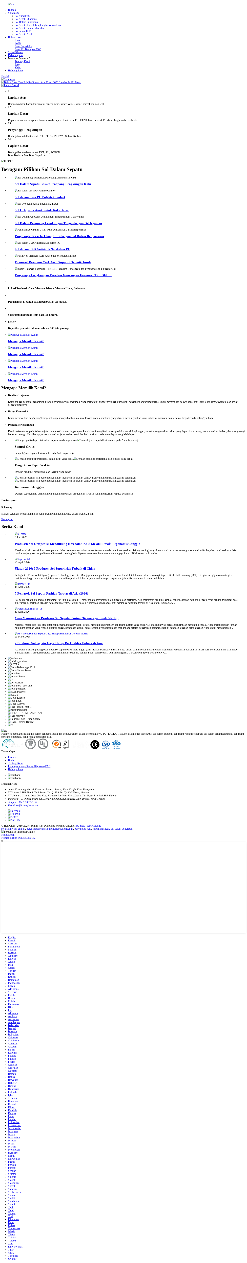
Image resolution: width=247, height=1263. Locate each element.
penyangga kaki (82, 828)
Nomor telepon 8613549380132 (18, 837)
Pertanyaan (7, 519)
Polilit (18, 43)
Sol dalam (13, 12)
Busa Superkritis (23, 46)
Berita (11, 760)
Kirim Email (7, 834)
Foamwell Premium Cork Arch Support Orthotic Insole (53, 262)
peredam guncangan (37, 828)
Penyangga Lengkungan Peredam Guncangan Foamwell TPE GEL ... (63, 275)
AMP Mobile (94, 825)
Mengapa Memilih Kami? (26, 341)
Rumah (12, 9)
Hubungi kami (15, 70)
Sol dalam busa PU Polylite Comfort (40, 197)
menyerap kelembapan (61, 828)
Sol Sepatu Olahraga (26, 19)
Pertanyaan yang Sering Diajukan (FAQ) (29, 766)
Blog (17, 64)
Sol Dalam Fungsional (26, 22)
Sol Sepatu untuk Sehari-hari (30, 28)
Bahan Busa (14, 37)
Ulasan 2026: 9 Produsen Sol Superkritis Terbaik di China (55, 568)
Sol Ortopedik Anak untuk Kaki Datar (42, 210)
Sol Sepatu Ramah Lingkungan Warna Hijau (38, 25)
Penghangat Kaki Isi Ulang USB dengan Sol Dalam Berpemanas (59, 236)
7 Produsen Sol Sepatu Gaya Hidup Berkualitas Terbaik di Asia (59, 643)
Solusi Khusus (15, 52)
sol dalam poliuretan (121, 828)
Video (18, 67)
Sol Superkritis (22, 15)
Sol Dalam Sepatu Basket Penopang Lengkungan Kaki (53, 184)
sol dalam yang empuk (13, 828)
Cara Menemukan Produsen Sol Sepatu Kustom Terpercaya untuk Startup (66, 618)
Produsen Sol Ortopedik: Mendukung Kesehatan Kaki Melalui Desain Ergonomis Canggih (77, 544)
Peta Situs (80, 825)
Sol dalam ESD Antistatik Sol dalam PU (42, 249)
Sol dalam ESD (23, 31)
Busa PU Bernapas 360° (28, 49)
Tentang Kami (22, 61)
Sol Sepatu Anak (24, 34)
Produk (12, 757)
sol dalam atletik (101, 828)
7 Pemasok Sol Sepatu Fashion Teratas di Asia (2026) (51, 593)
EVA (17, 40)
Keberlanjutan (15, 55)
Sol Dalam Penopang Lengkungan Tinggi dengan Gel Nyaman (58, 223)
